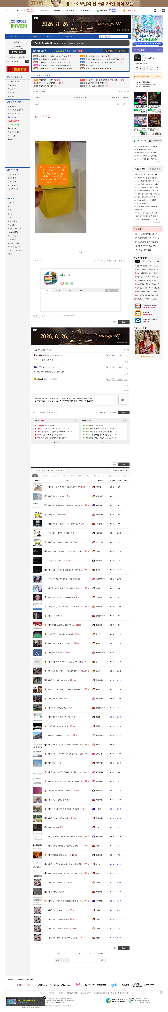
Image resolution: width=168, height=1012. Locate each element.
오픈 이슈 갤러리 (14, 174)
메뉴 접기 (111, 290)
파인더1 (98, 487)
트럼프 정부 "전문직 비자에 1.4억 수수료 (65, 772)
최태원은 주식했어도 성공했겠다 (62, 579)
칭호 (80, 291)
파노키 (37, 97)
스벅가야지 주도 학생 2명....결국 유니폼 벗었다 (67, 901)
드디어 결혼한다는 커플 (58, 533)
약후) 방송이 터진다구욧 (59, 726)
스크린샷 (11, 136)
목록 (118, 104)
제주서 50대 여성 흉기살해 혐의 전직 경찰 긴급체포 (69, 754)
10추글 (50, 470)
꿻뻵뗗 (98, 588)
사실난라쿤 (99, 496)
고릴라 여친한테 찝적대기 (59, 818)
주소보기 (35, 91)
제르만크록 (99, 515)
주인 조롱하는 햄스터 (58, 800)
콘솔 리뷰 (11, 92)
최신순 (49, 350)
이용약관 (60, 993)
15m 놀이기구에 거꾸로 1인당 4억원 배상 (65, 524)
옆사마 (98, 551)
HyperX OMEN (13, 232)
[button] (54, 442)
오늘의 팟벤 (12, 181)
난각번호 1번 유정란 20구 (143, 250)
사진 (102, 476)
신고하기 (106, 260)
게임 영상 (11, 225)
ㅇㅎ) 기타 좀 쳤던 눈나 (58, 919)
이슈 (44, 476)
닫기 (44, 997)
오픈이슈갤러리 (124, 91)
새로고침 (126, 350)
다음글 (41, 412)
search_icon (126, 36)
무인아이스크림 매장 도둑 (59, 680)
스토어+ (158, 77)
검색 (27, 61)
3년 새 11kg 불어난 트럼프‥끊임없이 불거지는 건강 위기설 (71, 744)
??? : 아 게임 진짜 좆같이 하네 (61, 634)
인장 (46, 291)
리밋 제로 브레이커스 (15, 243)
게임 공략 (11, 89)
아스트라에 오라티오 (15, 250)
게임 (87, 476)
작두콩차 (99, 524)
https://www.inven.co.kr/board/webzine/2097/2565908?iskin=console (61, 316)
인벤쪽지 (62, 283)
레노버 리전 (12, 236)
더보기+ (77, 420)
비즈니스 (51, 993)
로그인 (148, 11)
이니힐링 (67, 283)
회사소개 (42, 993)
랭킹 (69, 291)
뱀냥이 (52, 763)
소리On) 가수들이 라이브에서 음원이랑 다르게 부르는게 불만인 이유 (75, 689)
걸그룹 (10, 214)
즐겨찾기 (61, 470)
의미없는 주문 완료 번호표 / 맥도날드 (63, 809)
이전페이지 (104, 412)
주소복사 (35, 316)
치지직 (10, 206)
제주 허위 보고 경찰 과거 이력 (61, 643)
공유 (94, 260)
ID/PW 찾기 (22, 57)
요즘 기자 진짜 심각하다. (59, 717)
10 (98, 953)
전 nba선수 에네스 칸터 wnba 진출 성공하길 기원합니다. (70, 836)
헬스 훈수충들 (55, 698)
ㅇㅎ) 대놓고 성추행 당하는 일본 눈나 (63, 938)
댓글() (123, 104)
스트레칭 (53, 616)
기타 (124, 476)
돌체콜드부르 (100, 616)
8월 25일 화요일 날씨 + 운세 (60, 855)
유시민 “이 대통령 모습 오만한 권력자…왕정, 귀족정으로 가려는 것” (74, 846)
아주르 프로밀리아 (14, 247)
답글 (126, 362)
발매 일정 (11, 96)
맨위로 (114, 412)
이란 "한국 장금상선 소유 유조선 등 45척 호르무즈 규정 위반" (72, 864)
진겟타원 (99, 505)
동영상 (11, 139)
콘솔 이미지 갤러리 (14, 132)
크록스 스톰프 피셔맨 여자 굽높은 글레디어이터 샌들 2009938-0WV (148, 242)
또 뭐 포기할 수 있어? (58, 560)
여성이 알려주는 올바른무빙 (60, 542)
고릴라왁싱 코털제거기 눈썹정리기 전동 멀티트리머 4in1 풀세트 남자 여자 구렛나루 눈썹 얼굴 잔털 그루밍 (148, 234)
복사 (43, 91)
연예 (55, 476)
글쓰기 (124, 464)
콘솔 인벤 (17, 42)
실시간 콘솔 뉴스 (14, 81)
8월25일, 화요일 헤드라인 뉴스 (61, 625)
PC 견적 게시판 (13, 189)
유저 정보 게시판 (14, 113)
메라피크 (99, 597)
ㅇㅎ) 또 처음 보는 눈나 (58, 910)
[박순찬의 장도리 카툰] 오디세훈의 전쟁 (64, 487)
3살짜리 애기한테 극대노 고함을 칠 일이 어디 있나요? (69, 551)
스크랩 (99, 260)
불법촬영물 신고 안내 (100, 993)
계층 (109, 476)
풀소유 (98, 634)
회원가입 (12, 57)
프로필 (58, 291)
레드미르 (99, 533)
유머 (64, 476)
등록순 (43, 350)
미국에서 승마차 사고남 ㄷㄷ (60, 735)
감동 (117, 476)
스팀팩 (98, 882)
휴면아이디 (99, 680)
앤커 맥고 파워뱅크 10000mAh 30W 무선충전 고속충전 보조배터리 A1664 (148, 238)
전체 (35, 476)
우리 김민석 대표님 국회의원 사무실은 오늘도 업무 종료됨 (71, 505)
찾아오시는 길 (114, 993)
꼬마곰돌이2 (100, 735)
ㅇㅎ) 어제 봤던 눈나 (57, 882)
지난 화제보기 (109, 51)
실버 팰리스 (12, 239)
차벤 (9, 210)
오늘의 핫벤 (12, 178)
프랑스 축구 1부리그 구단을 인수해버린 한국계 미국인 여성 (71, 662)
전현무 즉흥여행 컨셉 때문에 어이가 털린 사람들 (67, 570)
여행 (9, 217)
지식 (94, 476)
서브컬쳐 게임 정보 (14, 228)
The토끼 (98, 809)
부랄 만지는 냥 (55, 892)
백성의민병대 (100, 579)
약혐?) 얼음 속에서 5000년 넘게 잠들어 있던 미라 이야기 (70, 606)
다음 (101, 953)
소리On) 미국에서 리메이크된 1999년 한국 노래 (67, 671)
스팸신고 (114, 260)
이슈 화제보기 (122, 51)
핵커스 (98, 827)
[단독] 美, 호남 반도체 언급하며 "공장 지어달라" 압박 (69, 588)
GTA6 (10, 254)
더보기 (72, 283)
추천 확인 (122, 260)
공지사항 (125, 993)
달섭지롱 (99, 625)
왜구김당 (99, 901)
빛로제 (98, 744)
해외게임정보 (12, 221)
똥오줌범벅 (99, 836)
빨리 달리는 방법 (56, 652)
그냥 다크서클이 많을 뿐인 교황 (61, 597)
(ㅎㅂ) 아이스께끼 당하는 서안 (61, 790)
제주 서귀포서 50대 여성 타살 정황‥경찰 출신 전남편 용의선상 (73, 873)
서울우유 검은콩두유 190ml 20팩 (145, 246)
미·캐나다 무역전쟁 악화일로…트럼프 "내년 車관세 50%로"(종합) (73, 781)
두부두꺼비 (99, 754)
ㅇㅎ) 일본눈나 (55, 515)
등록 (122, 400)
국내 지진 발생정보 (57, 496)
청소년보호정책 (86, 993)
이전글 (51, 412)
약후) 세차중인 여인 (57, 708)
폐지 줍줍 (53, 827)
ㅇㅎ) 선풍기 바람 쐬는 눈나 (60, 928)
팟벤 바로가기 (13, 202)
